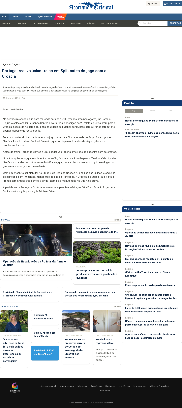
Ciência (91, 23)
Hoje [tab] (133, 111)
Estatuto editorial (66, 386)
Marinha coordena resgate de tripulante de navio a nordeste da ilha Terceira (96, 232)
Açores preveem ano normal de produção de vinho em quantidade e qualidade (96, 274)
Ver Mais (117, 220)
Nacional (22, 23)
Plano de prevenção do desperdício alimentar (150, 285)
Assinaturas (105, 391)
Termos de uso (139, 386)
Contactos (110, 386)
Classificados (96, 386)
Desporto (75, 23)
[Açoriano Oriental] (14, 393)
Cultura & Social (109, 23)
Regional (6, 23)
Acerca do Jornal (48, 386)
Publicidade (82, 386)
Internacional (41, 23)
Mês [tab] (170, 111)
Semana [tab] (152, 111)
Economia (59, 23)
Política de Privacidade (159, 386)
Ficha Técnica (124, 386)
